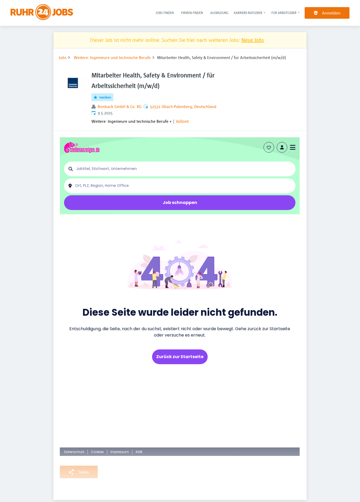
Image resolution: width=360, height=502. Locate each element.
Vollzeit (182, 121)
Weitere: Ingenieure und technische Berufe (112, 57)
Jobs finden (165, 13)
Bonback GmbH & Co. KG (120, 106)
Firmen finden (192, 13)
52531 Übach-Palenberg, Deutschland (183, 106)
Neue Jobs (252, 40)
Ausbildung (219, 13)
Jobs (62, 57)
